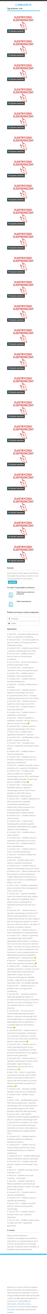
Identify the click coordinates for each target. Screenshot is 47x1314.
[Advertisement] (23, 1271)
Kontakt (12, 582)
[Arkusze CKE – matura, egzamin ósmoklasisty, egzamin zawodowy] (23, 4)
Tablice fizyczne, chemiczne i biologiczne (25, 593)
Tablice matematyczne (23, 601)
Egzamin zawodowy (17, 31)
